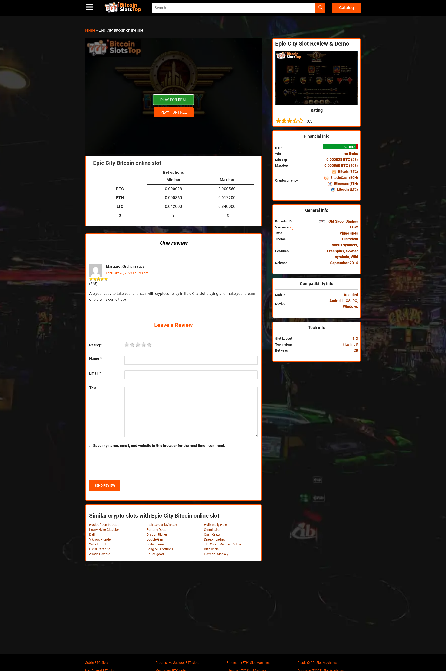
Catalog (346, 7)
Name (95, 358)
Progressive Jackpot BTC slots (177, 662)
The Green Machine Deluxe (223, 544)
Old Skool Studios (343, 221)
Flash (347, 344)
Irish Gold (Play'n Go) (162, 524)
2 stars (132, 345)
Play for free (174, 112)
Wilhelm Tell (97, 544)
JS (356, 344)
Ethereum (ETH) (346, 184)
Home (90, 30)
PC (354, 301)
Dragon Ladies (214, 539)
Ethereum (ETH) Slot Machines (248, 662)
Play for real (173, 100)
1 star (127, 345)
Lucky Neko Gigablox (104, 529)
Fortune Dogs (156, 529)
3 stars (138, 345)
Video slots (349, 233)
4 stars (144, 345)
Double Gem (155, 539)
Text (92, 388)
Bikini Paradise (99, 549)
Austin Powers (99, 554)
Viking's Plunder (100, 539)
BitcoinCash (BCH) (344, 177)
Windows (350, 306)
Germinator (212, 529)
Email (95, 373)
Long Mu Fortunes (160, 549)
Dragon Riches (157, 534)
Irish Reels (211, 549)
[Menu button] (89, 7)
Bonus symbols (344, 245)
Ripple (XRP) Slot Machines (317, 662)
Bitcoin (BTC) (348, 171)
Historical (350, 239)
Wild (354, 257)
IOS (347, 301)
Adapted (351, 295)
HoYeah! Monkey (216, 554)
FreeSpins (335, 251)
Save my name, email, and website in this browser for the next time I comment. (159, 445)
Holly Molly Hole (215, 524)
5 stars (149, 345)
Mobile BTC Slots (96, 662)
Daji (92, 534)
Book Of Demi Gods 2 (104, 524)
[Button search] (320, 8)
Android (336, 301)
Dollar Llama (156, 544)
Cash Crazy (212, 534)
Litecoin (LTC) (347, 189)
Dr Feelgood (155, 554)
